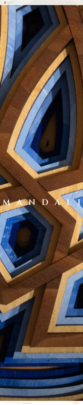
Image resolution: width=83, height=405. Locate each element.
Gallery (54, 2)
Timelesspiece (68, 2)
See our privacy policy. (27, 403)
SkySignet (60, 2)
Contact (76, 2)
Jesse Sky (9, 2)
